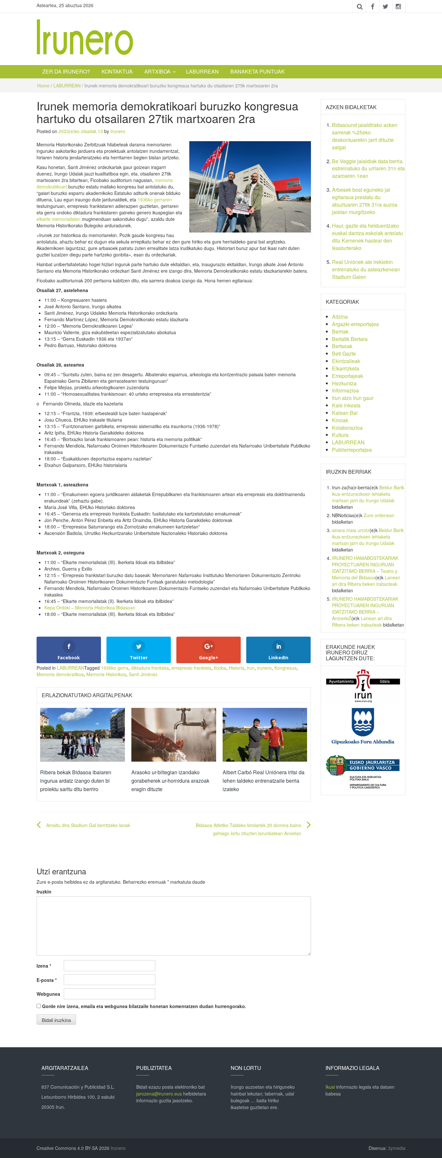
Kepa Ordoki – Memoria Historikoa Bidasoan (89, 607)
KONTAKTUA (117, 71)
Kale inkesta (346, 405)
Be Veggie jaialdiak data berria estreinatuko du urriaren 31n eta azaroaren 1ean (368, 168)
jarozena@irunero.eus (159, 1093)
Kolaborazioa (347, 427)
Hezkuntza (344, 383)
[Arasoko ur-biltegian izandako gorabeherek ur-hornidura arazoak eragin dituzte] (173, 734)
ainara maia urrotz (351, 530)
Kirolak (340, 420)
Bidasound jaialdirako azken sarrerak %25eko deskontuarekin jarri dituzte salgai (364, 136)
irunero (264, 667)
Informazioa (345, 390)
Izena (44, 965)
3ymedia (396, 1148)
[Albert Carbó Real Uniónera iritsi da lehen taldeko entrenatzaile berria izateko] (265, 734)
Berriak (340, 331)
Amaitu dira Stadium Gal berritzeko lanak (88, 825)
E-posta (47, 980)
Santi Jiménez (143, 674)
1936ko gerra (114, 667)
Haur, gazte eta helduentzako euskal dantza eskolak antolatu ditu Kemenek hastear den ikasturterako (367, 237)
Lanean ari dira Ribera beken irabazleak (366, 580)
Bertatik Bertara (350, 339)
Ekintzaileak (346, 361)
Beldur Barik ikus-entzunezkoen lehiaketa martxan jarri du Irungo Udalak (368, 494)
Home (43, 85)
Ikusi (330, 1087)
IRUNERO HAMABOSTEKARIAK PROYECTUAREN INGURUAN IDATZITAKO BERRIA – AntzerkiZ (365, 608)
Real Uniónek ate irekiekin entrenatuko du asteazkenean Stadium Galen (366, 269)
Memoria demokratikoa (60, 674)
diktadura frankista (150, 667)
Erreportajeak (347, 376)
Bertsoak (342, 346)
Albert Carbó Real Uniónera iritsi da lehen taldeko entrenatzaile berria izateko (263, 780)
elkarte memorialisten (59, 219)
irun (251, 667)
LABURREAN (202, 71)
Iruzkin (44, 891)
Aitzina (340, 316)
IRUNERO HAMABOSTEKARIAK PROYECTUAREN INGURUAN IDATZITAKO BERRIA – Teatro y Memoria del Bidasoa (365, 568)
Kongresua (285, 667)
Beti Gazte (344, 353)
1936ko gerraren (155, 199)
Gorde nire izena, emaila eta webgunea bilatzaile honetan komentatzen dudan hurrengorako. (144, 1006)
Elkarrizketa (345, 368)
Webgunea (48, 994)
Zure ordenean (379, 515)
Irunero (117, 131)
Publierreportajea (352, 449)
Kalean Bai (345, 412)
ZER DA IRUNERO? (66, 71)
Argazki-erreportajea (355, 324)
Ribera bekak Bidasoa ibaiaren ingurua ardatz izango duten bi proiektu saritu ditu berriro (75, 780)
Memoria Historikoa (106, 674)
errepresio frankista (191, 667)
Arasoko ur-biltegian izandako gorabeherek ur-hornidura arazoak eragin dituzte (170, 780)
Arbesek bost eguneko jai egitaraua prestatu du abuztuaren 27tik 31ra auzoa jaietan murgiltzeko (364, 201)
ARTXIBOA (157, 71)
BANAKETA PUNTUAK (257, 71)
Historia (236, 667)
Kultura (340, 434)
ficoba (220, 667)
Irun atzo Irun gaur (352, 398)
